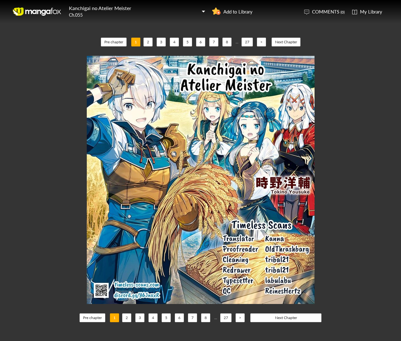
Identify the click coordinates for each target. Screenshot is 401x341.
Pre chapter (113, 42)
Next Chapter (286, 42)
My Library (371, 11)
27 (247, 42)
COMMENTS (328, 11)
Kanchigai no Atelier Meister (100, 8)
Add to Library (238, 11)
